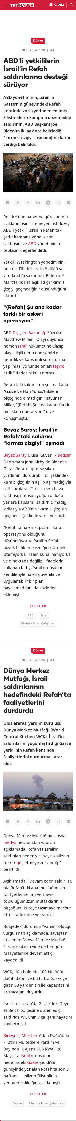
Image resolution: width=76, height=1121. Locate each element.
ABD (32, 243)
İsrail (22, 346)
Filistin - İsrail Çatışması (38, 623)
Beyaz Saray (15, 455)
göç (19, 862)
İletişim (65, 455)
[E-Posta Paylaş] (68, 202)
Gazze (32, 1062)
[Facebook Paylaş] (18, 202)
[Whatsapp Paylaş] (58, 202)
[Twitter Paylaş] (28, 202)
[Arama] (71, 5)
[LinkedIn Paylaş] (38, 202)
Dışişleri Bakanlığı (29, 332)
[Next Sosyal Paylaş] (7, 202)
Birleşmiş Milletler (20, 1035)
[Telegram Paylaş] (48, 202)
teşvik (58, 366)
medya (9, 842)
